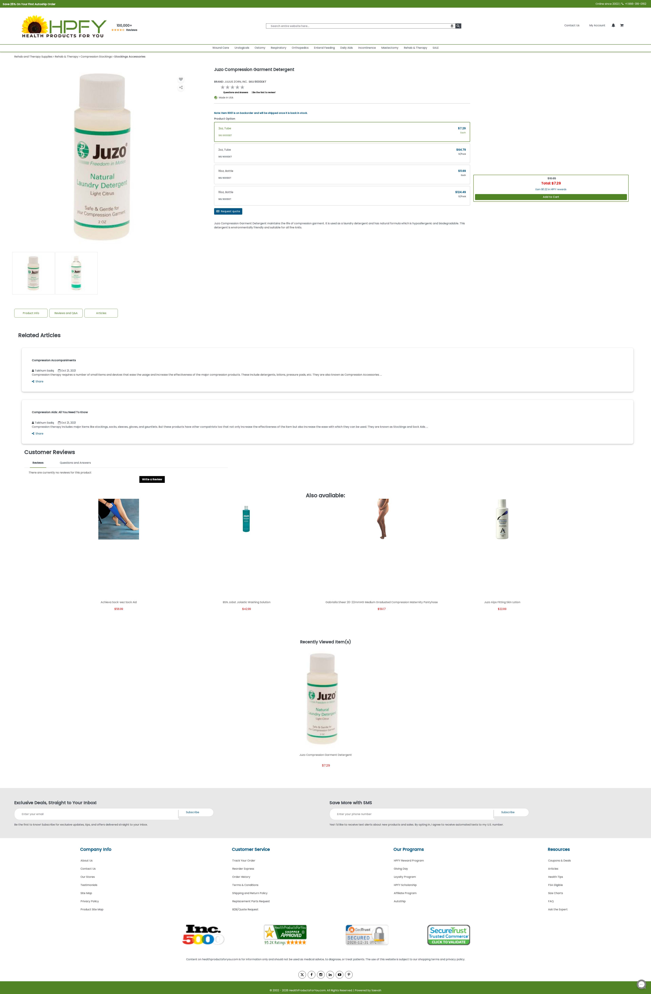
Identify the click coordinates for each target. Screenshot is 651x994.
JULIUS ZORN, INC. (230, 81)
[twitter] (302, 975)
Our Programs (408, 849)
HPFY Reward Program (409, 861)
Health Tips (555, 877)
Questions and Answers (235, 92)
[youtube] (339, 975)
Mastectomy (389, 48)
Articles (101, 313)
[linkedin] (330, 975)
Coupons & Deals (559, 861)
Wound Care (220, 48)
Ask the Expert (558, 909)
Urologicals (241, 48)
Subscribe (192, 812)
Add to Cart (551, 197)
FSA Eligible (555, 885)
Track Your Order (243, 861)
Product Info (31, 313)
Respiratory (278, 48)
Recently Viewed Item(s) (325, 642)
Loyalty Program (405, 877)
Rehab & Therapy (415, 48)
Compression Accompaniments (54, 360)
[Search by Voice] (452, 26)
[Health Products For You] (63, 26)
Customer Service (251, 849)
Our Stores (88, 877)
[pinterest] (349, 975)
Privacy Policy (90, 901)
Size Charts (555, 893)
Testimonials (89, 885)
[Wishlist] (180, 79)
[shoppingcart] (621, 25)
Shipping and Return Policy (250, 893)
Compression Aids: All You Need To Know (60, 412)
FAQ (551, 901)
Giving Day (401, 869)
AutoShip (400, 901)
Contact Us (571, 25)
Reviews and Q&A (66, 313)
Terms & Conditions (245, 885)
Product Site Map (92, 909)
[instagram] (321, 975)
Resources (559, 849)
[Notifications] (613, 25)
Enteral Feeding (324, 48)
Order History (241, 877)
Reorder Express (243, 869)
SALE (436, 48)
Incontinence (367, 48)
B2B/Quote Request (245, 909)
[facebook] (311, 975)
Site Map (86, 893)
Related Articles (39, 335)
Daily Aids (346, 48)
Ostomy (260, 48)
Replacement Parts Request (251, 901)
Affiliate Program (405, 893)
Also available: (325, 495)
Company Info (95, 849)
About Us (87, 861)
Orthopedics (300, 48)
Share (39, 381)
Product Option (224, 118)
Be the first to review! (264, 92)
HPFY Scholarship (405, 885)
